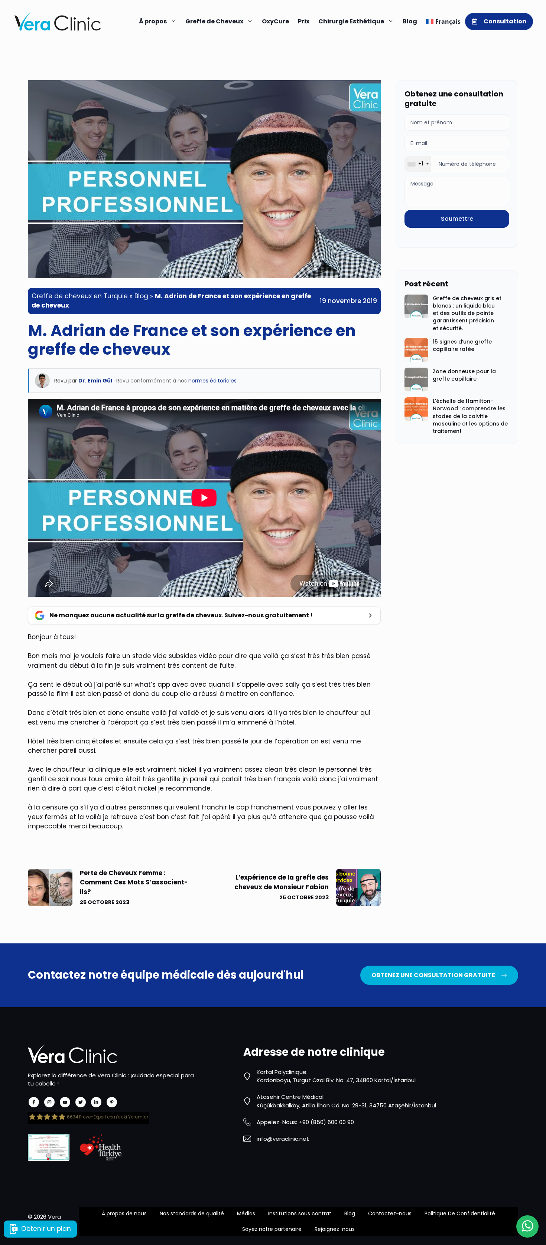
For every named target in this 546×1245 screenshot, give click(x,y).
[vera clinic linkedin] (96, 1102)
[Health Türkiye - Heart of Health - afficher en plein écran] (100, 1147)
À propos (153, 21)
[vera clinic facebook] (34, 1102)
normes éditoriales (212, 380)
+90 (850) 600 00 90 (326, 1122)
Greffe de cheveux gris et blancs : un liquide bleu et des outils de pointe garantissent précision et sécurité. (467, 313)
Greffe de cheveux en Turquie (80, 296)
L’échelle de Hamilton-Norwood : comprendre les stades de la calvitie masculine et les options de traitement (470, 416)
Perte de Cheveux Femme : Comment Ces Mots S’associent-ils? (134, 882)
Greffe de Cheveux (214, 21)
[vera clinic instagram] (49, 1102)
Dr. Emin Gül (95, 380)
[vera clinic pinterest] (112, 1102)
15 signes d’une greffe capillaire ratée (462, 345)
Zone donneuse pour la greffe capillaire (464, 375)
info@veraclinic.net (283, 1139)
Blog (410, 21)
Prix (303, 21)
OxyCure (275, 21)
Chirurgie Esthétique (351, 21)
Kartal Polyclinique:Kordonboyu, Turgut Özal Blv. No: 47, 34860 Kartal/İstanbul (336, 1076)
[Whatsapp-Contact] (527, 1226)
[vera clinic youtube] (65, 1102)
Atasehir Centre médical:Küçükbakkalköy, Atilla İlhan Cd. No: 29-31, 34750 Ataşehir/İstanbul (346, 1101)
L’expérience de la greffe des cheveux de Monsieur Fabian (281, 882)
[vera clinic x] (81, 1102)
